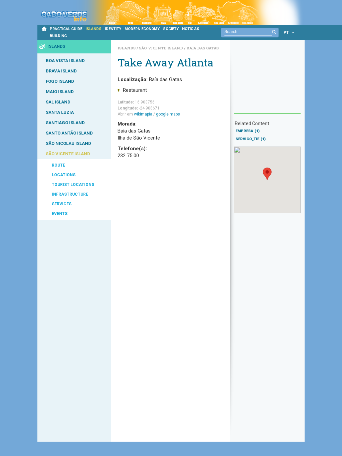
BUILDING (58, 36)
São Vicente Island (161, 47)
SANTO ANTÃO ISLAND (69, 133)
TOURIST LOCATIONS (73, 184)
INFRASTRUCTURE (70, 194)
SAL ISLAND (58, 101)
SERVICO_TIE (250, 139)
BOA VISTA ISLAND (65, 60)
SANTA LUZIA (60, 112)
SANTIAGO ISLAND (65, 122)
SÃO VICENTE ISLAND (68, 153)
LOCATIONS (63, 175)
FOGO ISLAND (60, 81)
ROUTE (58, 165)
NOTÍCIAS (190, 29)
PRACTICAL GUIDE (66, 29)
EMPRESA (247, 131)
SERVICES (61, 204)
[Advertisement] (267, 79)
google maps (168, 114)
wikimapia (143, 114)
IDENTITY (113, 29)
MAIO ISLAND (60, 91)
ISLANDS (94, 29)
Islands (127, 47)
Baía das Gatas (202, 47)
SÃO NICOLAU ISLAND (68, 143)
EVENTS (59, 213)
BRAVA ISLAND (61, 70)
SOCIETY (171, 29)
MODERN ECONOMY (142, 29)
